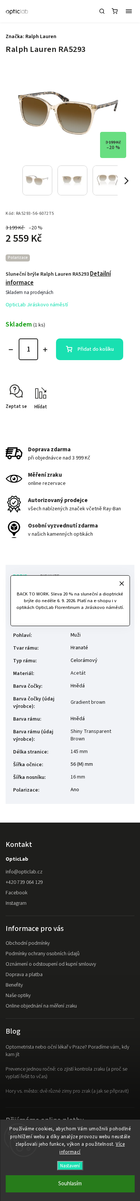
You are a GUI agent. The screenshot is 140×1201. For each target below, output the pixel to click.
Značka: (31, 36)
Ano (75, 789)
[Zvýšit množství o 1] (45, 349)
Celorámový (84, 660)
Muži (76, 635)
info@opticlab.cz (24, 872)
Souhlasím (70, 1184)
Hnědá (78, 686)
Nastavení (70, 1165)
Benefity (14, 985)
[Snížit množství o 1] (10, 349)
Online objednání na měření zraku (41, 1006)
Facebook (16, 893)
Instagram (16, 903)
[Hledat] (102, 11)
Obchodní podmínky (28, 943)
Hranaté (79, 647)
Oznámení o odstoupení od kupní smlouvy (51, 964)
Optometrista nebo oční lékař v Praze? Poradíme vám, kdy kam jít (67, 1050)
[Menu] (128, 11)
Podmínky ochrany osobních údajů (43, 953)
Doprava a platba (24, 974)
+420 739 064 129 (24, 882)
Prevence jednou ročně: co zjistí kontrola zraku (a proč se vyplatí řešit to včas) (66, 1072)
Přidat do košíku (96, 349)
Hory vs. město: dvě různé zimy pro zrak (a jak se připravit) (67, 1091)
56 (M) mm (82, 764)
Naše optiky (18, 995)
